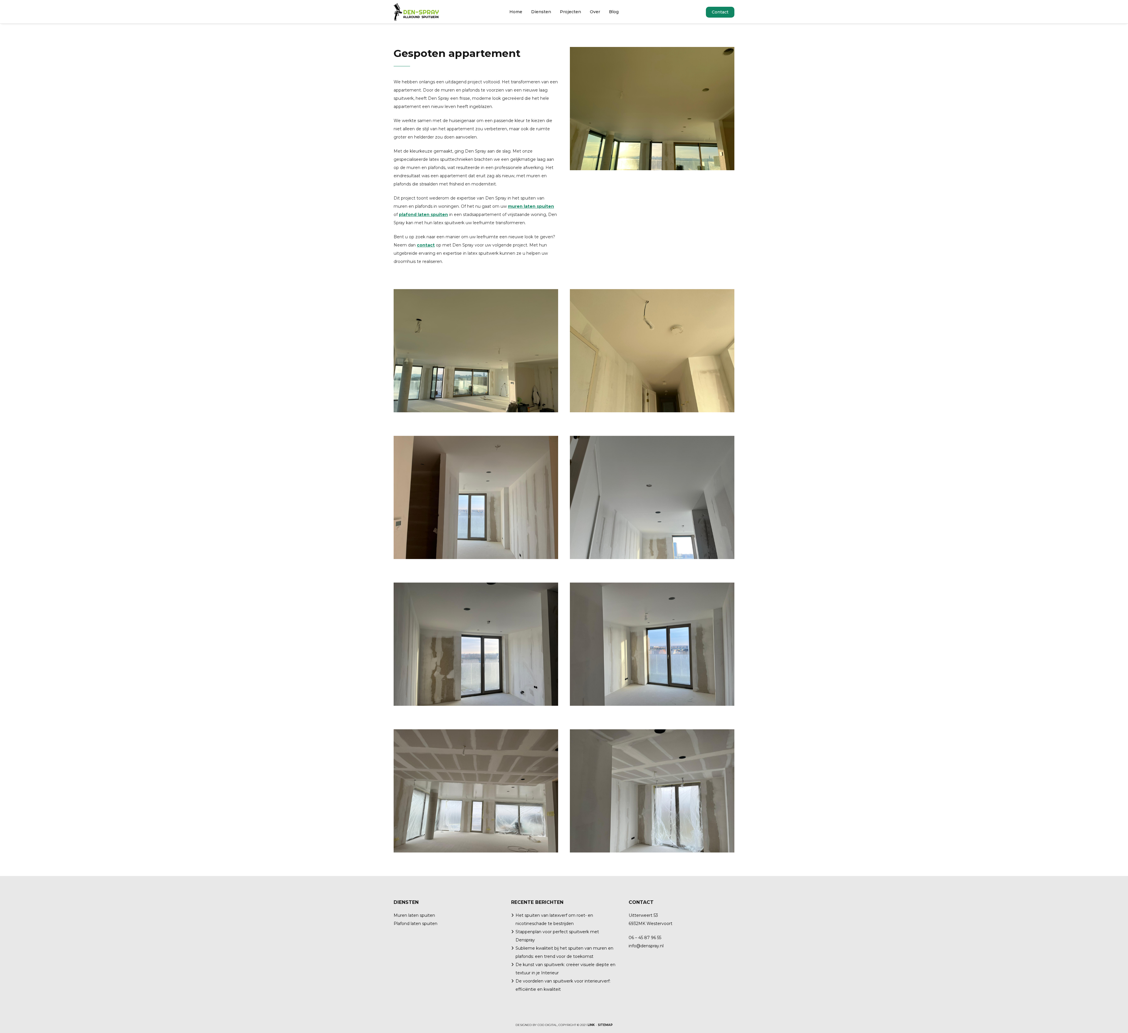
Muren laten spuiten (414, 915)
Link (591, 1025)
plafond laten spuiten (423, 214)
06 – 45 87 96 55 (645, 937)
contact (426, 245)
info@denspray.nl (646, 945)
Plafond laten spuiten (415, 923)
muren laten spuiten (531, 206)
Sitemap (605, 1025)
